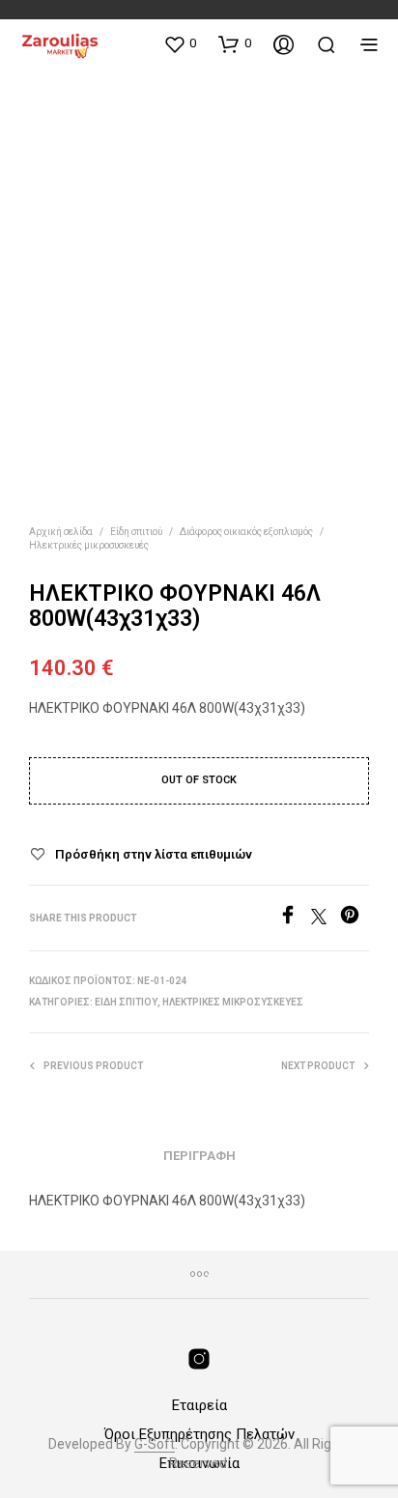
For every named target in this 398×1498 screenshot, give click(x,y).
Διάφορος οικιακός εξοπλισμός (246, 531)
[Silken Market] (199, 1359)
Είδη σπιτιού (136, 531)
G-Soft (154, 1444)
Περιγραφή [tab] (199, 1155)
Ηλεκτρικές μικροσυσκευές (89, 545)
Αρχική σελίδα (61, 531)
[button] (179, 43)
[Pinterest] (354, 919)
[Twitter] (325, 919)
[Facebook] (294, 919)
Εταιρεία (199, 1405)
